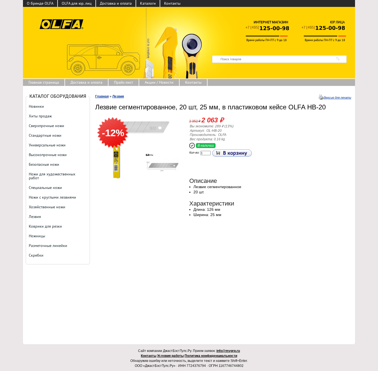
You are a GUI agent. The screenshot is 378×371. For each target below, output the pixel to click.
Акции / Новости (159, 82)
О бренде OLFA (40, 3)
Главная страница (44, 82)
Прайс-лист (123, 82)
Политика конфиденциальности (211, 356)
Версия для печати (337, 97)
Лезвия (118, 96)
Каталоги (148, 3)
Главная (102, 96)
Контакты (172, 3)
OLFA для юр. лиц (77, 3)
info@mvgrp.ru (228, 351)
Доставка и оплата (116, 3)
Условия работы (170, 356)
